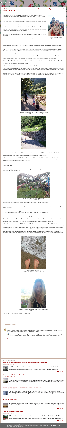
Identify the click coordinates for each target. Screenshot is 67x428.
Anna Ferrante (13, 333)
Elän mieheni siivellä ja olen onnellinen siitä (13, 374)
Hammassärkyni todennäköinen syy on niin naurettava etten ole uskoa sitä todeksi (22, 387)
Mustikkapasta (8, 2)
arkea (6, 324)
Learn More (53, 425)
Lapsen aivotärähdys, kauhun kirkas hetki (13, 411)
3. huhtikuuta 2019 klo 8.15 (20, 333)
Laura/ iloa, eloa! (10, 328)
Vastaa (8, 338)
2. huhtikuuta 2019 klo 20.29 (18, 328)
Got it (58, 425)
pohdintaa (14, 324)
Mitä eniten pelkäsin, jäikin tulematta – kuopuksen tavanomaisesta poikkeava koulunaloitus (25, 362)
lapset (10, 324)
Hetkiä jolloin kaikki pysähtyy (10, 399)
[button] (63, 9)
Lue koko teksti (60, 371)
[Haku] (65, 2)
